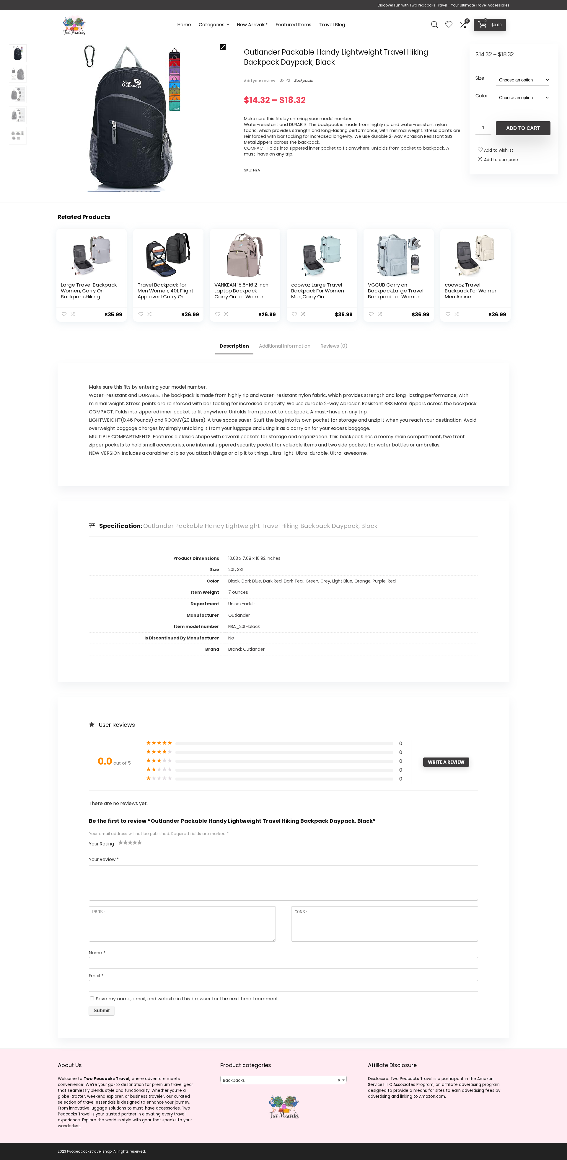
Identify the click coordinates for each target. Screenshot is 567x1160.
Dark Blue (251, 581)
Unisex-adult (241, 604)
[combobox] (283, 1080)
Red (392, 581)
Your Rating (101, 844)
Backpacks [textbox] (281, 1080)
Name (97, 953)
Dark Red (272, 581)
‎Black (233, 581)
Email (96, 976)
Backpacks (303, 80)
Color (481, 95)
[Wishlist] (448, 25)
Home (184, 24)
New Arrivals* (252, 24)
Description (234, 346)
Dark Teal (294, 581)
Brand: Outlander (246, 649)
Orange (362, 581)
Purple (379, 581)
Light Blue (342, 581)
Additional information (284, 346)
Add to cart (523, 128)
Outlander (239, 615)
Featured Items (293, 24)
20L (231, 569)
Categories (211, 24)
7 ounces (238, 592)
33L (240, 569)
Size (479, 78)
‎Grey (325, 581)
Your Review (104, 859)
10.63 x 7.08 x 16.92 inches (254, 558)
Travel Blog (332, 24)
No (231, 638)
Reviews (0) (334, 346)
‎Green (312, 581)
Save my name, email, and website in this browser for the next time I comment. (187, 998)
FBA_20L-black (244, 626)
